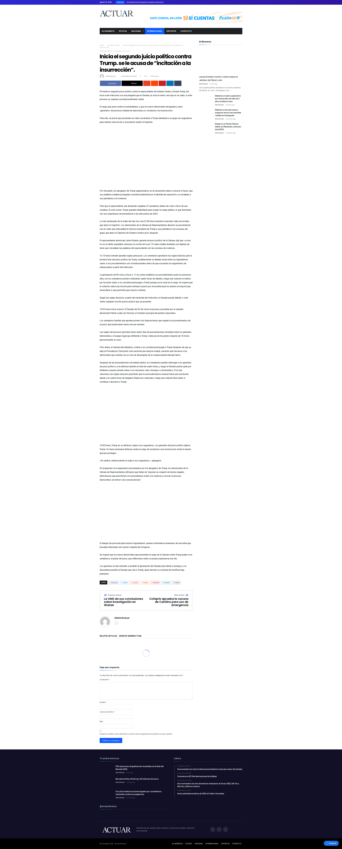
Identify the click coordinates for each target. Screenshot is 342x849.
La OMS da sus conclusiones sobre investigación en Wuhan (123, 600)
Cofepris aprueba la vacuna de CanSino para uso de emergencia (168, 600)
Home (102, 45)
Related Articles (108, 636)
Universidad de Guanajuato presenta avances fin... (145, 2)
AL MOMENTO (177, 844)
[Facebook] (230, 2)
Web (101, 721)
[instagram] (240, 2)
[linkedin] (170, 83)
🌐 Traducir (331, 843)
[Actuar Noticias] (116, 8)
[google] (146, 83)
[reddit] (154, 83)
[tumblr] (177, 83)
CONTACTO (236, 844)
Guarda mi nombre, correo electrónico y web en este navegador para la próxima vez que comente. (136, 734)
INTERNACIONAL (114, 45)
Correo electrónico (107, 712)
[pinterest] (162, 83)
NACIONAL (199, 844)
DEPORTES (225, 844)
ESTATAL (188, 844)
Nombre (103, 702)
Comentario (105, 680)
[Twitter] (235, 2)
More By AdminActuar (130, 636)
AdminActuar (111, 76)
